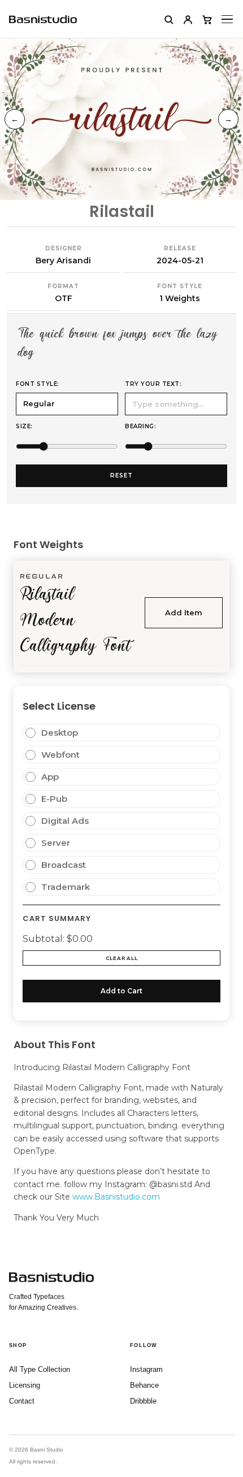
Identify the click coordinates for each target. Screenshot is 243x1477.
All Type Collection (39, 1369)
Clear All (121, 958)
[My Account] (187, 19)
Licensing (24, 1385)
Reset (121, 475)
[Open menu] (227, 19)
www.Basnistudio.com (116, 1197)
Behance (144, 1385)
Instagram (146, 1369)
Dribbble (143, 1401)
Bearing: (140, 426)
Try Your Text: (153, 384)
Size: (24, 426)
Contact (21, 1401)
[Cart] (206, 19)
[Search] (168, 19)
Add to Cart (121, 991)
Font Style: (37, 384)
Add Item (183, 612)
